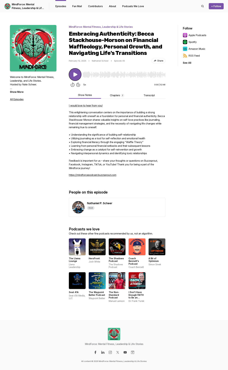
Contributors (95, 6)
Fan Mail (77, 6)
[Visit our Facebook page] (95, 352)
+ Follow (216, 6)
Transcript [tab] (149, 95)
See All (187, 62)
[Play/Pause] (75, 74)
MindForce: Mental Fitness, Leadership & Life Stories (27, 6)
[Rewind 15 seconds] (72, 85)
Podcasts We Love (133, 6)
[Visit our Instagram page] (110, 352)
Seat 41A (73, 292)
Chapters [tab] (116, 95)
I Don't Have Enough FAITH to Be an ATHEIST (136, 296)
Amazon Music (196, 48)
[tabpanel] (117, 142)
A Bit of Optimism (154, 259)
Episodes (60, 6)
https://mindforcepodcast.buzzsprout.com (92, 174)
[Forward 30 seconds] (78, 85)
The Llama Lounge (74, 259)
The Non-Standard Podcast (114, 295)
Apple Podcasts (197, 35)
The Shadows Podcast (116, 259)
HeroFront (94, 258)
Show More (17, 91)
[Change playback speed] (85, 85)
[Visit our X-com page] (117, 352)
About (112, 6)
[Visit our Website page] (132, 352)
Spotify (192, 42)
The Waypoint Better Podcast (97, 293)
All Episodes (17, 99)
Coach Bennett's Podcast (134, 261)
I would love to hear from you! (86, 105)
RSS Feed (194, 55)
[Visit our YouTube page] (125, 352)
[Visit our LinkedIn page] (102, 352)
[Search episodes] (202, 6)
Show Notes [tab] (85, 95)
